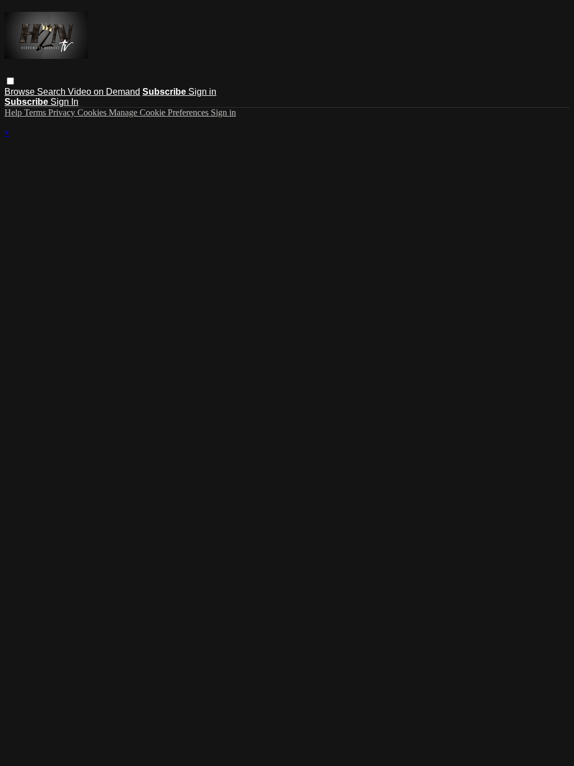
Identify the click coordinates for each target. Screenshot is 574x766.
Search (52, 91)
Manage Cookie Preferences (160, 112)
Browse (20, 91)
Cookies (93, 112)
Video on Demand (104, 91)
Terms (36, 112)
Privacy (62, 112)
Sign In (64, 102)
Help (14, 112)
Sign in (202, 91)
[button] (10, 81)
